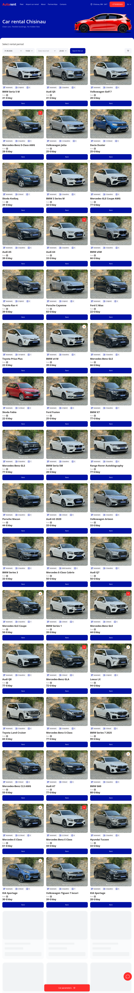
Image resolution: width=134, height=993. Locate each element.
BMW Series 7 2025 (101, 732)
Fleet (21, 4)
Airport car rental (32, 4)
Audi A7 (50, 786)
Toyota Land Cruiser (14, 732)
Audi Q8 (7, 679)
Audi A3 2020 (53, 519)
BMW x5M (96, 251)
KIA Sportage (9, 893)
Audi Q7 (94, 572)
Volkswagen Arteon (101, 519)
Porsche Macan (11, 519)
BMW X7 (95, 412)
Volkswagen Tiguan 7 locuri (62, 893)
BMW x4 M (52, 358)
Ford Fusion (53, 412)
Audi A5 (6, 251)
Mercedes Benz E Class (59, 839)
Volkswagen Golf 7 (101, 91)
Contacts (63, 4)
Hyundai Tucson (99, 839)
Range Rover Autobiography (106, 465)
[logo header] (9, 4)
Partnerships (52, 4)
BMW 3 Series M (55, 198)
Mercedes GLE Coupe (14, 625)
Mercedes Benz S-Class (59, 732)
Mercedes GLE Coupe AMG (105, 198)
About (43, 4)
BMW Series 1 (54, 625)
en (128, 4)
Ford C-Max (96, 305)
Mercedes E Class (12, 839)
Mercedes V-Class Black (103, 946)
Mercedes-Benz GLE (101, 358)
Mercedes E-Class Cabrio (60, 572)
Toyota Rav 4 (9, 305)
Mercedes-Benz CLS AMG (16, 786)
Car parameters (65, 988)
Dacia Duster (97, 145)
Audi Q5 (50, 91)
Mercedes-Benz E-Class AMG (18, 145)
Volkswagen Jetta (56, 145)
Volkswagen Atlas (12, 946)
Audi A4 (50, 251)
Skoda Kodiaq (10, 198)
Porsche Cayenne (56, 305)
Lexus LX (95, 679)
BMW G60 (95, 786)
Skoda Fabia (9, 412)
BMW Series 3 (10, 572)
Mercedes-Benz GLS (13, 465)
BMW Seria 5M (54, 465)
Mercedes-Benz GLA (57, 679)
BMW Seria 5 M (11, 91)
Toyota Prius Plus (12, 358)
